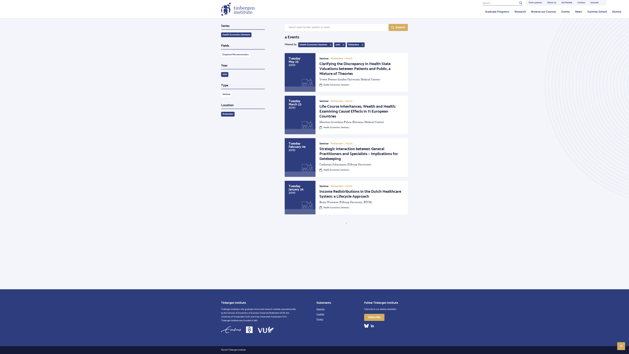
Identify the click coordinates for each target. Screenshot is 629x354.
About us (551, 3)
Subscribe (374, 317)
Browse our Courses (543, 11)
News (578, 11)
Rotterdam (227, 114)
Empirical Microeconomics (235, 55)
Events (565, 11)
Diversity (320, 309)
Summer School (597, 11)
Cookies (320, 314)
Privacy (319, 319)
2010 (224, 74)
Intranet (595, 3)
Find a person (535, 3)
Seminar (226, 94)
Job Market (567, 3)
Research (520, 11)
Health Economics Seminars (236, 35)
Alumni (616, 11)
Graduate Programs (497, 11)
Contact (581, 3)
